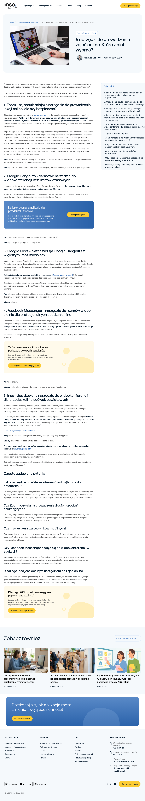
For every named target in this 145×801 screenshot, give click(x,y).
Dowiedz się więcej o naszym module (19, 430)
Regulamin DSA (81, 761)
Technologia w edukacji (28, 22)
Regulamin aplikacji (83, 758)
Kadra (7, 758)
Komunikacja (10, 754)
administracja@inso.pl (124, 761)
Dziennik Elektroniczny (14, 743)
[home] (11, 5)
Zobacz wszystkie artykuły (127, 638)
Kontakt (88, 6)
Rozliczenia (9, 750)
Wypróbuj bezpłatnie (23, 449)
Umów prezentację (130, 6)
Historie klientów (47, 754)
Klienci (69, 6)
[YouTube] (115, 784)
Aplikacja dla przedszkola (51, 743)
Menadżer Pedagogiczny (15, 747)
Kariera (78, 750)
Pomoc (43, 758)
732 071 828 (118, 748)
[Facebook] (107, 784)
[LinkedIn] (111, 784)
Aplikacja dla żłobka (48, 747)
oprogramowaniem (42, 115)
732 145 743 (118, 754)
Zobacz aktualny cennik (63, 275)
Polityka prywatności (84, 754)
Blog (79, 6)
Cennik (59, 6)
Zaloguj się (79, 743)
